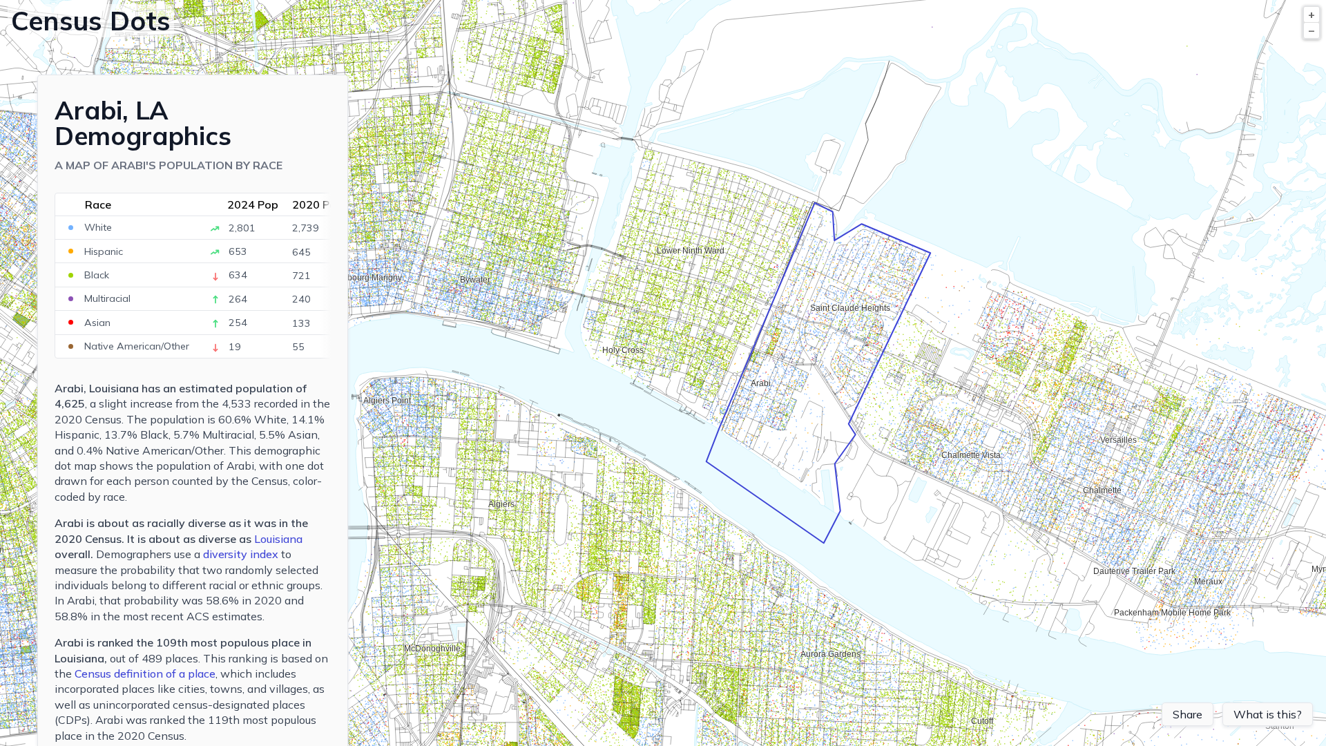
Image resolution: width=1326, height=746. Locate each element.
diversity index (240, 554)
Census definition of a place (145, 673)
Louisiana (278, 539)
